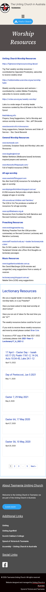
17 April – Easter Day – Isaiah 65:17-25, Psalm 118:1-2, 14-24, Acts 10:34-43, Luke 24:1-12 (22, 355)
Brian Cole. (35, 330)
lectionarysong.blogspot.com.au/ (15, 277)
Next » (33, 466)
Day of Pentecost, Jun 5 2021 (21, 374)
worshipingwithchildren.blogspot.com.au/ (19, 189)
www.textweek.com (10, 143)
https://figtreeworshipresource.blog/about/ (20, 64)
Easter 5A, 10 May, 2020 (18, 441)
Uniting (5, 525)
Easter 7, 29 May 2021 (17, 397)
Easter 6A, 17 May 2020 (18, 419)
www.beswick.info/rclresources (15, 126)
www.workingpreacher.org (12, 228)
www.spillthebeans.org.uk (12, 211)
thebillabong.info (9, 115)
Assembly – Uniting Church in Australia (19, 546)
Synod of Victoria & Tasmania (15, 541)
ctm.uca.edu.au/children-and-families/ (17, 200)
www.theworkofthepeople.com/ (15, 165)
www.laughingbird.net (11, 154)
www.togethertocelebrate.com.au (15, 263)
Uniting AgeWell (9, 531)
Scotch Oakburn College (13, 536)
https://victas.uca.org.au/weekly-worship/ (19, 99)
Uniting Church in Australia (25, 498)
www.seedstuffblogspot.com (14, 178)
